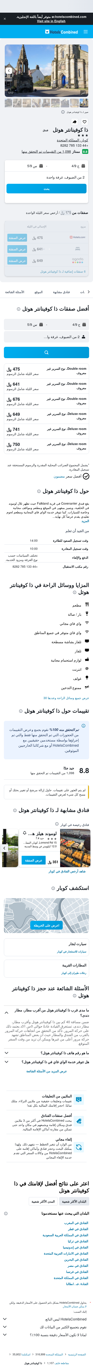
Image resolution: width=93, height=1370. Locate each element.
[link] (67, 871)
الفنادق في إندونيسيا (75, 1247)
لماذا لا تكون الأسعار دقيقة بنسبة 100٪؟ (58, 1334)
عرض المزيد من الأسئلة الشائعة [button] (46, 1071)
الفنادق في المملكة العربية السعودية (65, 1235)
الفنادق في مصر (78, 1265)
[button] (5, 19)
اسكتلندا (25, 1354)
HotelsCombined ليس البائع (66, 1319)
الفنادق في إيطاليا (77, 1284)
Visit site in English (51, 21)
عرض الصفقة (33, 860)
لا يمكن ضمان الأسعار (75, 1306)
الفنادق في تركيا (78, 1241)
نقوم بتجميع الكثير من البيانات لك (63, 1326)
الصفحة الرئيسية (77, 1354)
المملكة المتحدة (54, 1354)
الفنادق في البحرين (76, 1259)
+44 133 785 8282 (74, 145)
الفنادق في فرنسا (77, 1271)
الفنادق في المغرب (76, 1222)
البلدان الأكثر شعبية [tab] (74, 1201)
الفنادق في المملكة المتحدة (71, 1277)
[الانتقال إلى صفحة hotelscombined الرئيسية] (61, 31)
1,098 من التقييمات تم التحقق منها (46, 151)
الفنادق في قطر (78, 1229)
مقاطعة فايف (62, 1363)
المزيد (85, 521)
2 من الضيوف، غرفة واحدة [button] (65, 177)
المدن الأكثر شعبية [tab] (43, 1201)
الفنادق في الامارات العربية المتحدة (66, 1253)
